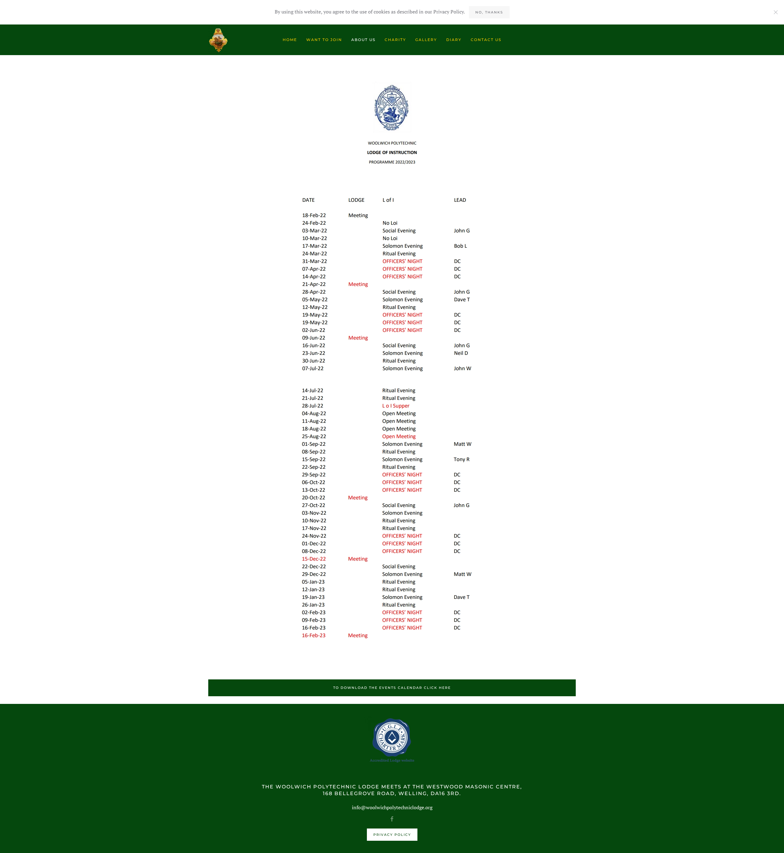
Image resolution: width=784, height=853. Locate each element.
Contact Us (486, 39)
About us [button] (363, 39)
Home (290, 39)
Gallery (426, 39)
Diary (454, 39)
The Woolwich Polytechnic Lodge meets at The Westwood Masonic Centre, (392, 787)
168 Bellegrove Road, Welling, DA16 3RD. (392, 793)
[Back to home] (218, 39)
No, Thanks (489, 12)
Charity (395, 39)
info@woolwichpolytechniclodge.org (392, 807)
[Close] (776, 12)
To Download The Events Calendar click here (392, 688)
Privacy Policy (392, 834)
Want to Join (324, 39)
